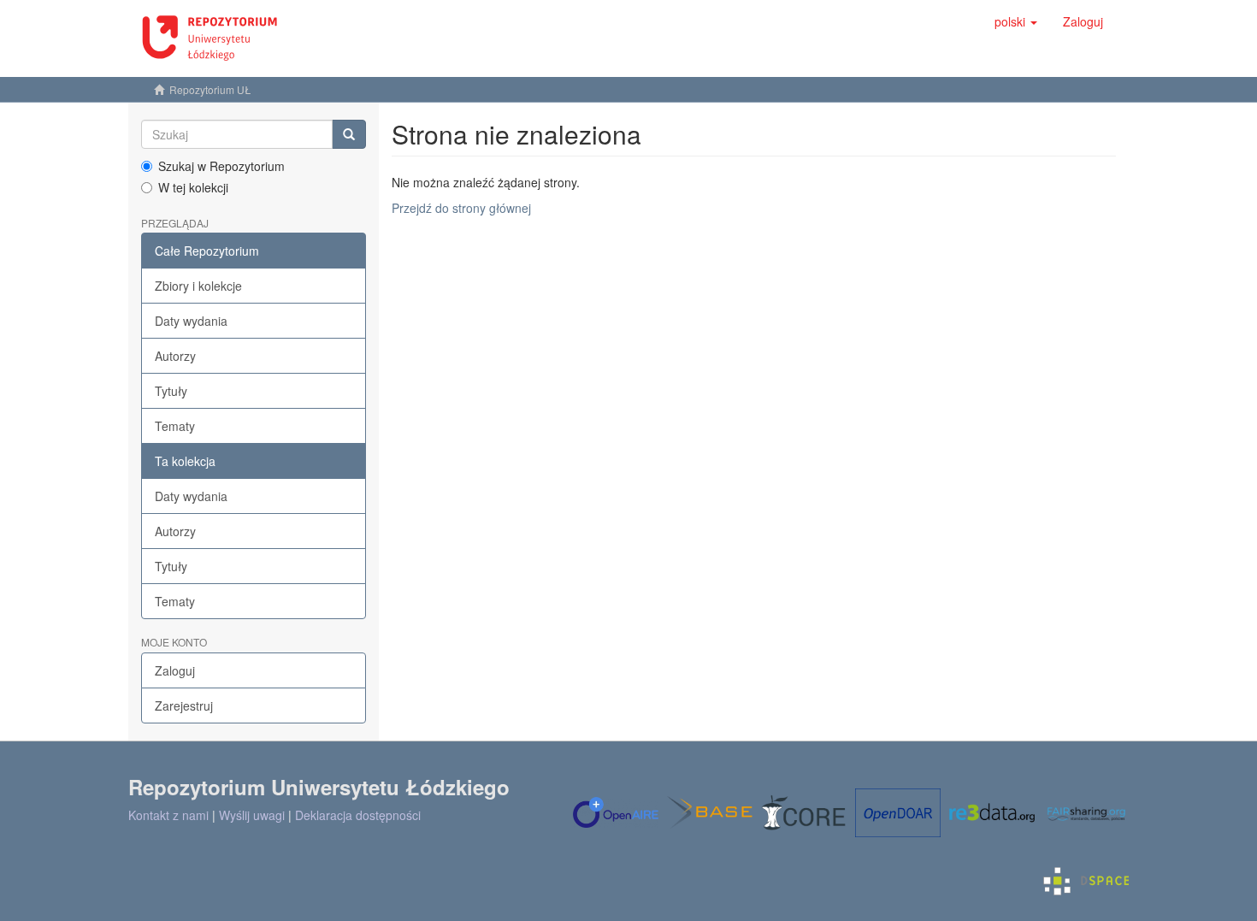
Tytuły (171, 390)
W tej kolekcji (193, 187)
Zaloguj (175, 670)
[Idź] (349, 134)
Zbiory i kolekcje (198, 285)
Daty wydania (191, 320)
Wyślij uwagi (252, 815)
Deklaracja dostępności (358, 815)
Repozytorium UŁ (210, 89)
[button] (1016, 21)
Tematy (175, 425)
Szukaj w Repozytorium (221, 165)
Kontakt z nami (168, 815)
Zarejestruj (184, 705)
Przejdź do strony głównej (461, 207)
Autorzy (175, 355)
